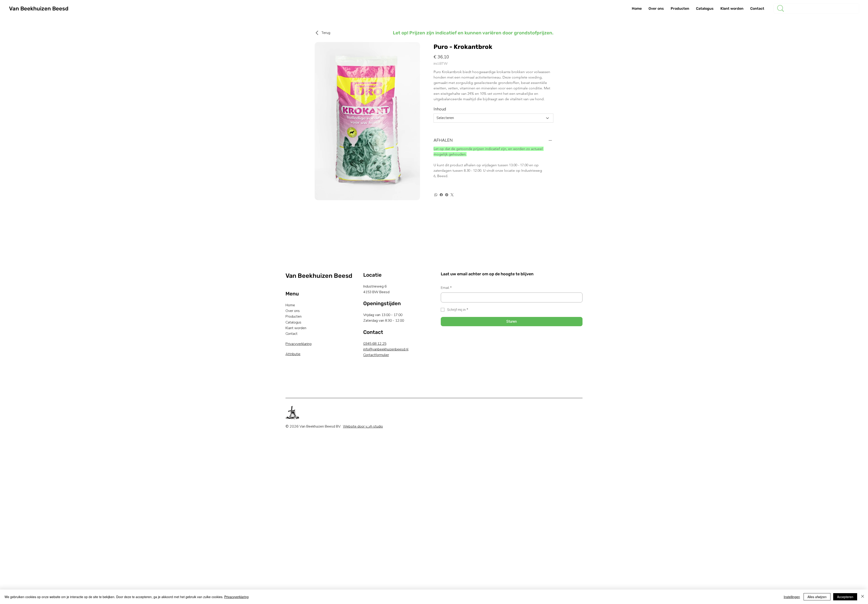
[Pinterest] (446, 195)
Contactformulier (376, 354)
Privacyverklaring (298, 343)
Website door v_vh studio (363, 426)
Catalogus (293, 322)
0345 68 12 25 (374, 343)
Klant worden (295, 328)
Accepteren (845, 596)
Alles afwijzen (817, 596)
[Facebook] (441, 195)
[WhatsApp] (436, 195)
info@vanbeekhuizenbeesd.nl (385, 349)
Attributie (292, 354)
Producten (293, 316)
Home (290, 305)
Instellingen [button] (792, 596)
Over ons (292, 310)
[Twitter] (452, 195)
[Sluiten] (862, 596)
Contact (291, 333)
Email (446, 287)
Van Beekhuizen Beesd (38, 8)
